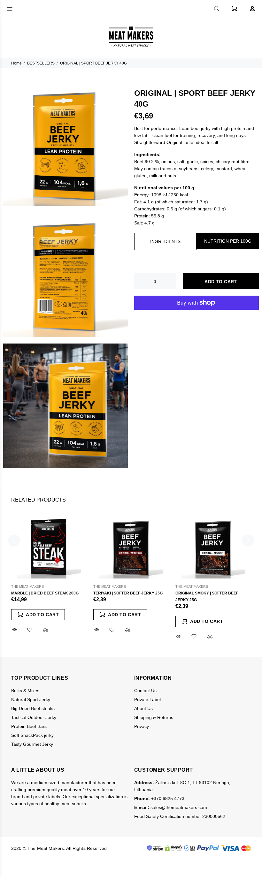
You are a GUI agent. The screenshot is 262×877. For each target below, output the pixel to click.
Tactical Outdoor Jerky (33, 717)
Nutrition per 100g (227, 241)
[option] (49, 568)
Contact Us (145, 690)
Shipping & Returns (153, 717)
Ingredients (165, 241)
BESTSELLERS (41, 63)
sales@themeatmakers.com (178, 807)
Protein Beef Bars (29, 726)
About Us (143, 708)
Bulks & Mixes (25, 690)
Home (16, 63)
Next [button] (248, 540)
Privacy (141, 726)
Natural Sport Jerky (30, 699)
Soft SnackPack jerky (32, 735)
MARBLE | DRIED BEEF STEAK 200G (45, 593)
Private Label (147, 699)
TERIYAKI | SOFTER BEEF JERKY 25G (128, 593)
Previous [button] (14, 540)
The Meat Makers (27, 586)
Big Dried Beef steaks (33, 708)
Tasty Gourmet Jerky (32, 744)
